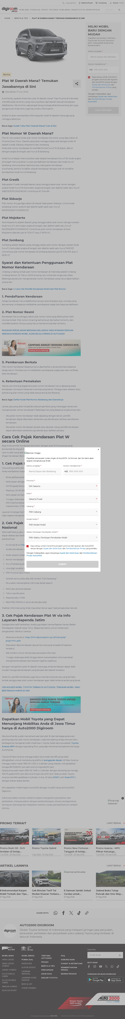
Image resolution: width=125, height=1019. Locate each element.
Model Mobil (32, 519)
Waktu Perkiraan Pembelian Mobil (42, 532)
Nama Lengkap (33, 466)
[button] (62, 449)
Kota (29, 493)
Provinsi (30, 481)
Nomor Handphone (72, 466)
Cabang (30, 506)
